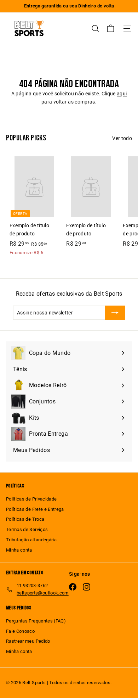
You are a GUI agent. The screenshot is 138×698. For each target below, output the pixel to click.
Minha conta (19, 550)
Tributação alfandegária (31, 539)
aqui (122, 93)
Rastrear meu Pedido (28, 641)
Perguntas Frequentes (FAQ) (36, 621)
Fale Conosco (20, 631)
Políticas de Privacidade (31, 499)
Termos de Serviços (27, 529)
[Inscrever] (115, 313)
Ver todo (122, 138)
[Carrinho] (110, 28)
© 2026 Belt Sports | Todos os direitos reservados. (59, 682)
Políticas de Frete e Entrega (35, 509)
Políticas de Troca (25, 519)
